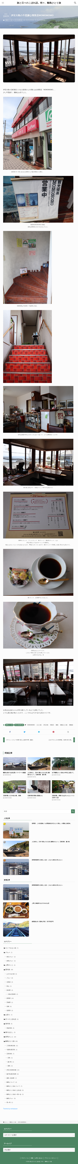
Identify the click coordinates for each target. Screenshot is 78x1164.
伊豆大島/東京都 (18, 20)
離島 (57, 725)
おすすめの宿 (12, 974)
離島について (12, 1082)
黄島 (10, 1066)
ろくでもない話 (11, 948)
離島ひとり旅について (14, 1086)
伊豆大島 (46, 725)
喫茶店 (52, 725)
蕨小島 (11, 1062)
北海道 (10, 982)
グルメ (8, 952)
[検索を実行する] (73, 811)
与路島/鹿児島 (12, 1049)
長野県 (10, 1010)
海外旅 (8, 1023)
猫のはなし (10, 1032)
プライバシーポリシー (50, 1158)
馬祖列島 (10, 1028)
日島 (10, 1058)
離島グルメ (11, 1098)
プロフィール (25, 1158)
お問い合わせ (38, 1158)
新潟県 (10, 990)
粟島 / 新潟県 (12, 1078)
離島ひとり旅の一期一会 (15, 1094)
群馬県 (10, 998)
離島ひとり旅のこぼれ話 (15, 1090)
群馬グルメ (11, 961)
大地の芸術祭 (13, 994)
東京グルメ (11, 957)
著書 (32, 1158)
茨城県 (10, 1002)
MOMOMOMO (31, 725)
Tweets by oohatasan (10, 1109)
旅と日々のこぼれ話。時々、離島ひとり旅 (39, 3)
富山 (9, 986)
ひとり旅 (39, 725)
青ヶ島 (10, 1102)
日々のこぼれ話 (11, 1019)
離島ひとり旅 (9, 20)
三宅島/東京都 (12, 1045)
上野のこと (10, 965)
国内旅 (9, 969)
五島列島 (10, 1053)
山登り (8, 1015)
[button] (75, 3)
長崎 (9, 1006)
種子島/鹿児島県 (13, 1074)
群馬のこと (10, 1037)
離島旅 (71, 725)
